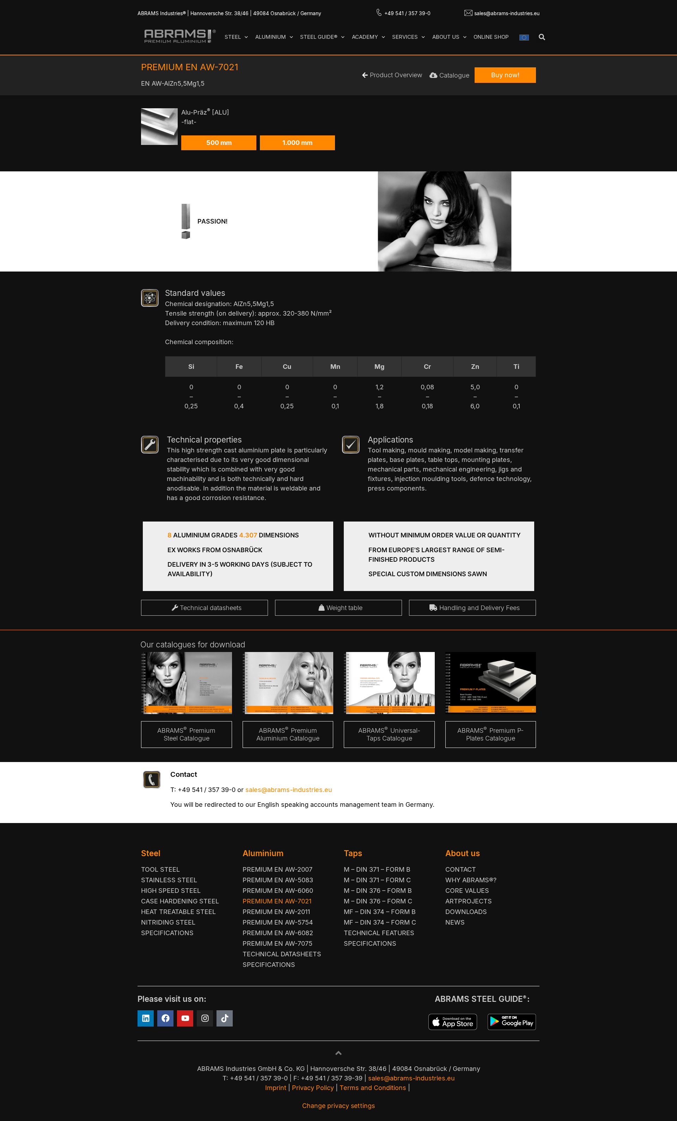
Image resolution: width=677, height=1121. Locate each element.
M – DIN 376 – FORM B (378, 890)
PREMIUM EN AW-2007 (277, 869)
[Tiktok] (224, 1018)
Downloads (466, 911)
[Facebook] (165, 1018)
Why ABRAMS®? (470, 880)
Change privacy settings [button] (338, 1105)
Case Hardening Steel (180, 901)
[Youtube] (185, 1018)
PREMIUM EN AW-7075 (277, 943)
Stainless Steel (169, 880)
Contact (460, 869)
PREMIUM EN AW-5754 (278, 922)
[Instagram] (205, 1018)
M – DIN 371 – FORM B (377, 869)
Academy (365, 36)
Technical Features (379, 933)
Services (405, 36)
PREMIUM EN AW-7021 (277, 901)
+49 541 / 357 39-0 (407, 13)
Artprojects (468, 901)
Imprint (275, 1087)
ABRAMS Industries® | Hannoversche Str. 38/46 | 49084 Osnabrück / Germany (229, 13)
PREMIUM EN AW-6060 (278, 890)
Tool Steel (160, 869)
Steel (233, 36)
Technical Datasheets (282, 954)
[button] (542, 37)
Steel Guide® (318, 36)
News (455, 922)
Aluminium (270, 36)
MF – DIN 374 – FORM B (380, 911)
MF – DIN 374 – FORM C (380, 922)
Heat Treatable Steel (178, 911)
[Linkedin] (146, 1018)
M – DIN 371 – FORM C (377, 880)
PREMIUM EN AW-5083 (278, 880)
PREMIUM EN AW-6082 (278, 933)
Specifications (167, 933)
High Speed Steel (171, 890)
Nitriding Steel (168, 922)
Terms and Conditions (373, 1087)
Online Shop (491, 36)
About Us (445, 36)
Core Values (467, 890)
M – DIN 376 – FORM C (378, 901)
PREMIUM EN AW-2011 (276, 911)
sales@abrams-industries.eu (506, 13)
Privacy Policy (313, 1087)
